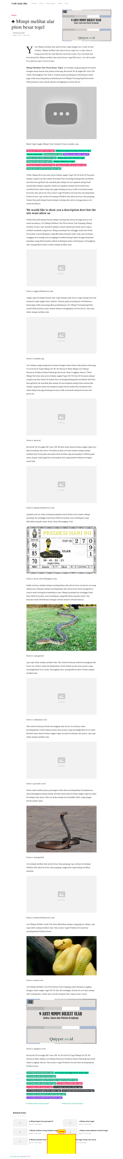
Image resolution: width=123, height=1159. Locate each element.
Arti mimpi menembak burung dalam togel (44, 1098)
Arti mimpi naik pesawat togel (39, 1087)
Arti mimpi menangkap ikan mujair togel (44, 1090)
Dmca (41, 3)
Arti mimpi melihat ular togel (70, 1083)
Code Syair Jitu (14, 1156)
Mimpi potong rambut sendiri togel (41, 158)
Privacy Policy (50, 3)
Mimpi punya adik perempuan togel (71, 165)
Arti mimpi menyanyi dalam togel (68, 1087)
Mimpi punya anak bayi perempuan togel (44, 168)
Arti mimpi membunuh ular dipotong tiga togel (46, 1094)
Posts (66, 3)
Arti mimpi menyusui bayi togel (40, 1073)
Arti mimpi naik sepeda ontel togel (41, 1083)
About (60, 3)
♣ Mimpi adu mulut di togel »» (73, 1103)
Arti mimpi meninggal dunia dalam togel (71, 1073)
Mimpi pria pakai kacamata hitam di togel (73, 151)
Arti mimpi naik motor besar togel (41, 1076)
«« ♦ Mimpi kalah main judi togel (37, 1103)
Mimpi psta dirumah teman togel (40, 151)
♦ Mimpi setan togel (86, 1121)
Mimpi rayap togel (34, 154)
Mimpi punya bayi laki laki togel (71, 158)
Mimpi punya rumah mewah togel (41, 165)
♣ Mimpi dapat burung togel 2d (41, 1121)
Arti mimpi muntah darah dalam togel (78, 1090)
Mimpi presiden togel (53, 154)
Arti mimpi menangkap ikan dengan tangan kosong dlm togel (52, 1080)
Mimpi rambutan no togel (64, 161)
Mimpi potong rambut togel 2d (39, 161)
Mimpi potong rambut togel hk (76, 154)
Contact (34, 3)
